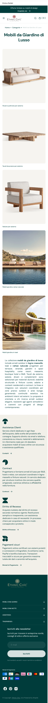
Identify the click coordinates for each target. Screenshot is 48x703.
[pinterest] (10, 688)
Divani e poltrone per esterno (12, 109)
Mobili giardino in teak (10, 347)
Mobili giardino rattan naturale (13, 284)
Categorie (16, 30)
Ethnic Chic (16, 698)
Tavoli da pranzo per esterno (12, 167)
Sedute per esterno (9, 225)
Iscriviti (25, 653)
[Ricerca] (33, 18)
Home (7, 30)
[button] (3, 18)
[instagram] (16, 688)
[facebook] (5, 688)
